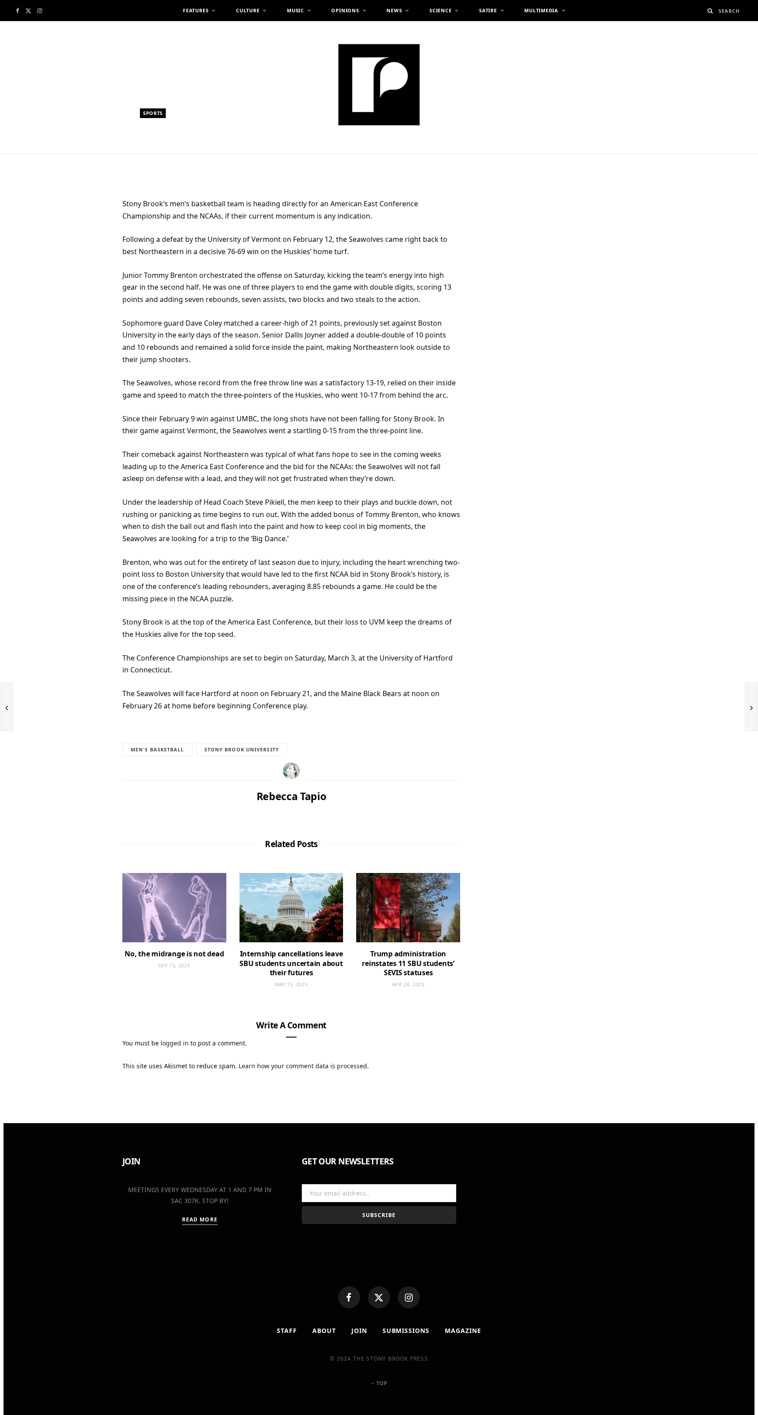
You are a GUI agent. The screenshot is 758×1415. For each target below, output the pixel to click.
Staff (287, 1330)
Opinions (345, 10)
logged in (175, 1043)
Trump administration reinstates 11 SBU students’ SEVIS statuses (408, 963)
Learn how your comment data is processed (303, 1066)
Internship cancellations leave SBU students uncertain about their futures (291, 963)
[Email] (81, 298)
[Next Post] (751, 706)
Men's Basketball (157, 749)
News (394, 10)
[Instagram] (409, 1297)
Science (440, 10)
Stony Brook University (241, 749)
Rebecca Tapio (170, 157)
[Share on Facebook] (81, 233)
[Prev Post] (6, 706)
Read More (200, 1219)
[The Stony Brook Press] (379, 85)
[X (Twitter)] (379, 1297)
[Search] (710, 11)
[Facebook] (349, 1297)
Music (295, 10)
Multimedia (541, 10)
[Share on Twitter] (81, 255)
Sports (153, 113)
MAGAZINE (463, 1330)
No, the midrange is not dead (174, 954)
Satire (488, 10)
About (324, 1330)
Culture (247, 10)
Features (195, 10)
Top (381, 1383)
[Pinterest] (81, 276)
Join (359, 1330)
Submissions (406, 1330)
